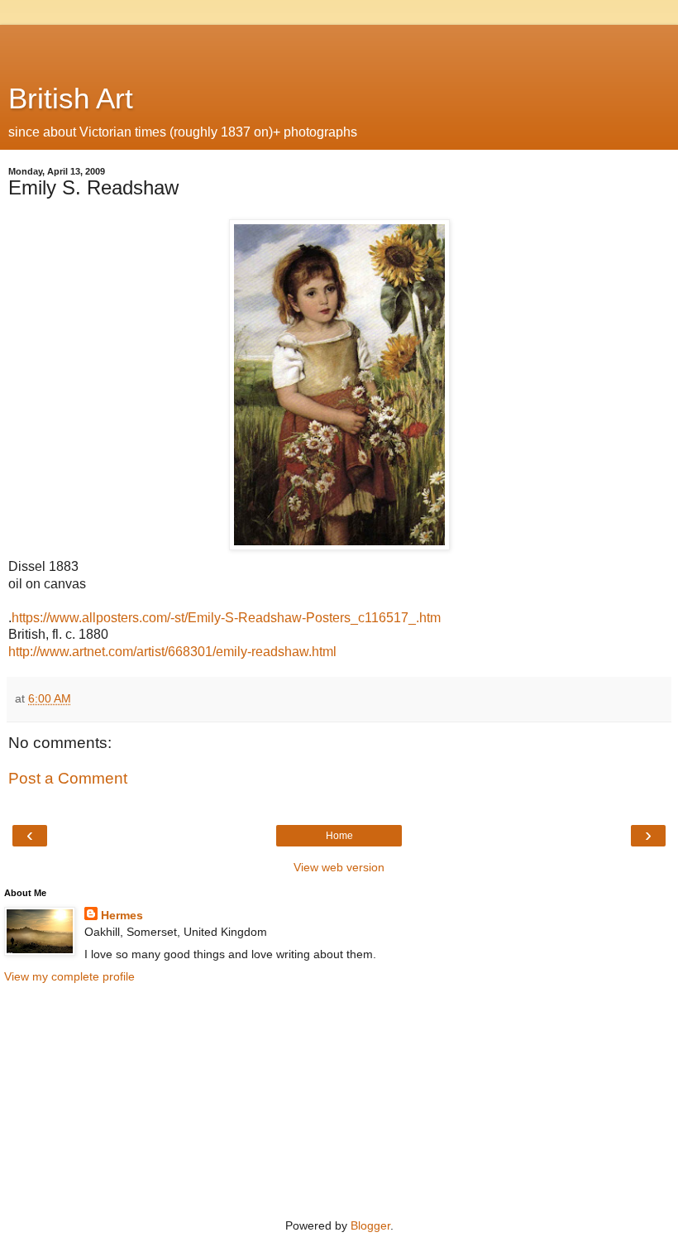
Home (339, 836)
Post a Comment (67, 778)
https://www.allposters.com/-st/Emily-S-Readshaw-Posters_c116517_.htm (226, 618)
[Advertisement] (339, 45)
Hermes (122, 915)
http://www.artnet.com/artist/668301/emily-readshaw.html (172, 652)
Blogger (370, 1225)
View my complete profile (69, 976)
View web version (339, 867)
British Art (70, 98)
